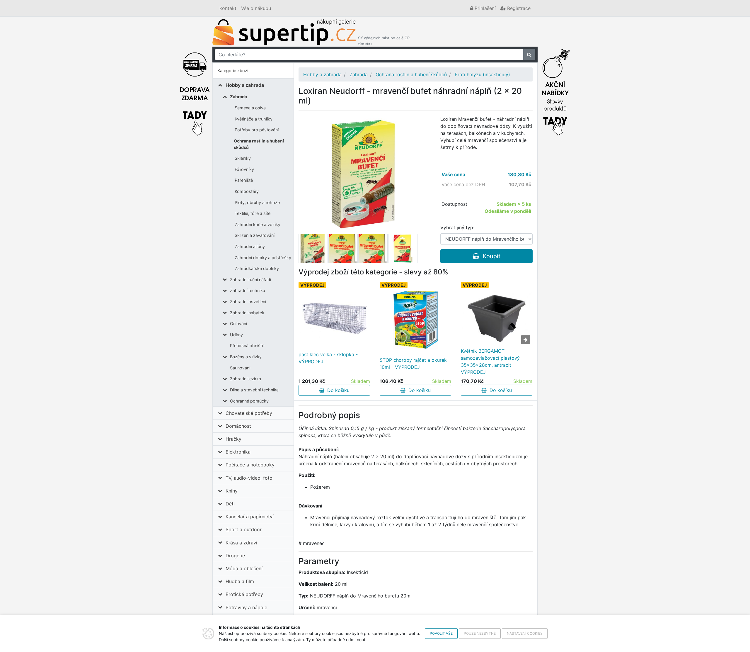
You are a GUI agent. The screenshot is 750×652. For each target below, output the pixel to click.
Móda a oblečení (244, 568)
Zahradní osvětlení (248, 301)
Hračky (233, 439)
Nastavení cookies (525, 633)
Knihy (232, 491)
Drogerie (235, 555)
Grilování (238, 323)
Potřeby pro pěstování (257, 129)
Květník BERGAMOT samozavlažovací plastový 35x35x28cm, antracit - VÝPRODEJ (490, 361)
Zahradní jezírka (245, 378)
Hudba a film (240, 581)
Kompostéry (247, 191)
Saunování (240, 367)
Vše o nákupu (256, 8)
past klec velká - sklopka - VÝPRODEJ (328, 358)
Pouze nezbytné (480, 633)
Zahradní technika (247, 290)
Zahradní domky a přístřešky (263, 257)
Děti (230, 504)
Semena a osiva (250, 107)
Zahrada (238, 96)
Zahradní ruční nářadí (250, 279)
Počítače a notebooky (250, 465)
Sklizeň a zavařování (255, 235)
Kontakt (227, 8)
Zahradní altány (250, 246)
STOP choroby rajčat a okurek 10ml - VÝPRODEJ (413, 363)
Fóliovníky (244, 169)
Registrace (518, 8)
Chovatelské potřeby (249, 413)
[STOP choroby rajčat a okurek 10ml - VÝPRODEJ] (415, 320)
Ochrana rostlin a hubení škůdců (259, 144)
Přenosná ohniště (247, 345)
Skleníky (243, 158)
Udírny (236, 334)
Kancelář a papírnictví (250, 516)
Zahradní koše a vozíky (257, 224)
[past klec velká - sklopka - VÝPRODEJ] (334, 315)
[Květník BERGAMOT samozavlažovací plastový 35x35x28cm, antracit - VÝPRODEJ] (496, 318)
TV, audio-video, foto (249, 478)
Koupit (489, 256)
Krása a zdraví (241, 543)
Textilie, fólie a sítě (252, 213)
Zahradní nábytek (247, 312)
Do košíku (337, 390)
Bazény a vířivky (246, 356)
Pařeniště (244, 180)
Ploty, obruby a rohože (257, 202)
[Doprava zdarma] (194, 91)
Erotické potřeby (244, 594)
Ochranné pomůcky (249, 400)
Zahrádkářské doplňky (257, 268)
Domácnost (238, 426)
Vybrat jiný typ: (457, 227)
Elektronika (238, 452)
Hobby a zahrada (245, 85)
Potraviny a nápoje (246, 607)
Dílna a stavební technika (254, 389)
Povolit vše (441, 633)
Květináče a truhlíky (253, 118)
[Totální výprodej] (555, 91)
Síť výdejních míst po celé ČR (384, 40)
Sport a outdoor (244, 529)
